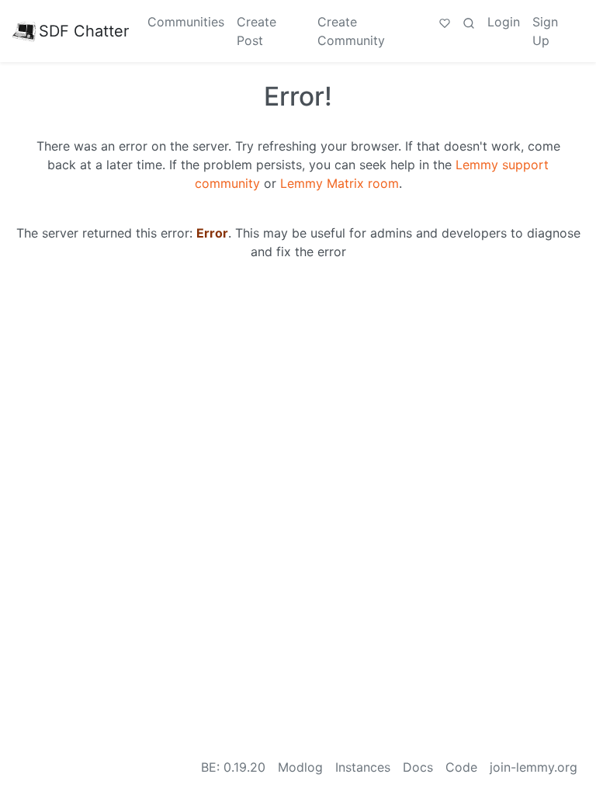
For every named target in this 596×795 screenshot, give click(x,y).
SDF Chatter (84, 31)
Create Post (256, 31)
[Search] (468, 21)
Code (461, 767)
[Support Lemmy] (444, 21)
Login (503, 22)
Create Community (351, 31)
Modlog (300, 767)
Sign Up (545, 31)
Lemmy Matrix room (339, 183)
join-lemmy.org (533, 767)
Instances (362, 767)
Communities (185, 22)
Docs (418, 767)
